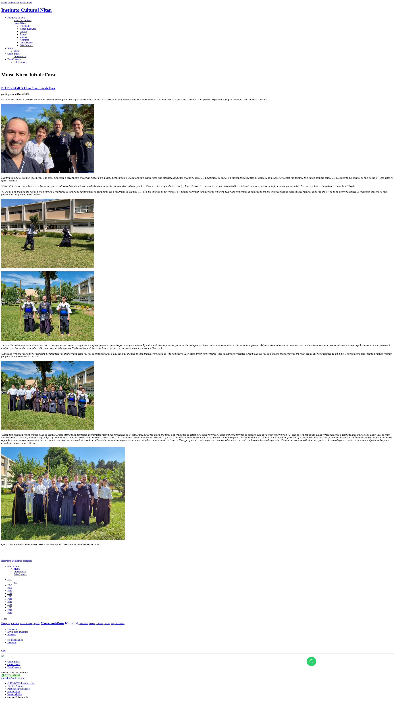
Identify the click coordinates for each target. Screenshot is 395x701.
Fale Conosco (26, 45)
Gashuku (15, 623)
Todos (4, 619)
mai (15, 582)
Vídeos (23, 37)
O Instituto (25, 26)
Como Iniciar (13, 53)
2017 (9, 596)
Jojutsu (23, 34)
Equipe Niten (13, 691)
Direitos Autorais (15, 686)
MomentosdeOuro (52, 623)
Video (107, 623)
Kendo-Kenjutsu (28, 28)
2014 (9, 604)
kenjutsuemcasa (117, 623)
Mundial (71, 623)
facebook (11, 642)
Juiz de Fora (13, 566)
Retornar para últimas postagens (16, 560)
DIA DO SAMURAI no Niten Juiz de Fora (28, 88)
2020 (9, 588)
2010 (9, 613)
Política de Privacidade (18, 688)
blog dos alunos (15, 639)
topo (3, 650)
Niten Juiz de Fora (16, 17)
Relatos (92, 623)
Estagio (5, 623)
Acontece (24, 40)
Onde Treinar (26, 42)
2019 (9, 590)
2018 (9, 593)
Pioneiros (83, 623)
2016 (9, 599)
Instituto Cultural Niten (26, 10)
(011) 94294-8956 (12, 675)
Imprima (11, 634)
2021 (9, 585)
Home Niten (26, 2)
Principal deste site (10, 2)
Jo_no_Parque (26, 623)
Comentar (12, 629)
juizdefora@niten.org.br (13, 678)
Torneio (99, 623)
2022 (9, 579)
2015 (9, 601)
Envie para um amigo (17, 631)
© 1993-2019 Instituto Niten (21, 683)
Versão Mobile (14, 694)
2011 (9, 610)
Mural (10, 48)
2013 (9, 607)
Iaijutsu (23, 31)
